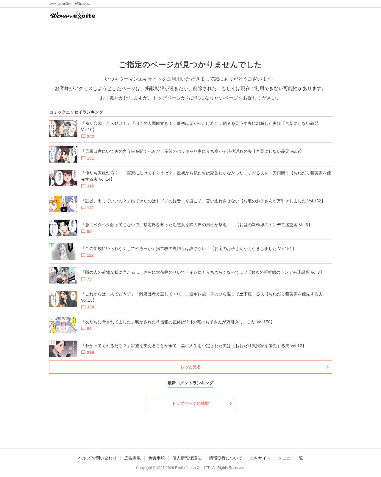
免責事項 (156, 458)
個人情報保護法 (187, 458)
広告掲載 (132, 458)
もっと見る (190, 366)
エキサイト (260, 458)
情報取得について (225, 458)
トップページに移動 (190, 403)
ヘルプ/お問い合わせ (97, 458)
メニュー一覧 (290, 458)
